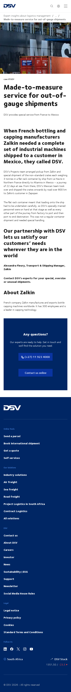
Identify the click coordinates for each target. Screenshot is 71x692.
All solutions (11, 518)
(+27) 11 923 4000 (37, 357)
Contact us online (35, 373)
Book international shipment (22, 443)
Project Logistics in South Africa (24, 504)
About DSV (10, 543)
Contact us (11, 535)
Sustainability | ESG (16, 572)
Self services (12, 458)
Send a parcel (12, 436)
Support (9, 579)
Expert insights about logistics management (27, 15)
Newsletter (11, 586)
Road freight (12, 496)
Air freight (10, 482)
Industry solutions (15, 475)
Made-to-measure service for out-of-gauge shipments (35, 19)
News (7, 564)
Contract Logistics (15, 511)
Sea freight (11, 489)
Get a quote (11, 450)
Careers (8, 550)
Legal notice (11, 610)
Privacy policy (12, 617)
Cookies (9, 624)
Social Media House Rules (19, 593)
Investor (9, 557)
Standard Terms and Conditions (23, 632)
